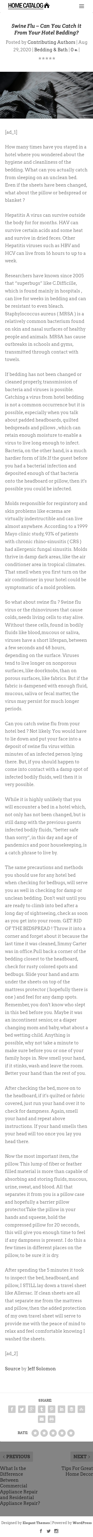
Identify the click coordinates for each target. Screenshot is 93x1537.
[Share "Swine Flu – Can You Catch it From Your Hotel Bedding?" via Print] (52, 1419)
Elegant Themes (36, 1523)
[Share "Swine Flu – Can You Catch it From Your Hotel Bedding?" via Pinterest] (52, 1409)
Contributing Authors (51, 42)
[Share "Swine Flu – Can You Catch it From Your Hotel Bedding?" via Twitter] (22, 1409)
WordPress (82, 1523)
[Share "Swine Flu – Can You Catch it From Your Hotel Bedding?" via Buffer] (71, 1409)
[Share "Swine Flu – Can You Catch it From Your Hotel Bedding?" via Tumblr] (42, 1409)
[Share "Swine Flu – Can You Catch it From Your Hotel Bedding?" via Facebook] (12, 1409)
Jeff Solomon (42, 1368)
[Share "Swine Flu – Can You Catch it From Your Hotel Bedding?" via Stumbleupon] (81, 1409)
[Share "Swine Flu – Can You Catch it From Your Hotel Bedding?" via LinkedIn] (61, 1409)
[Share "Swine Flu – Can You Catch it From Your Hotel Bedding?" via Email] (42, 1419)
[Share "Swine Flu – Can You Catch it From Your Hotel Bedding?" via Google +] (32, 1409)
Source (12, 1368)
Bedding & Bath (51, 49)
